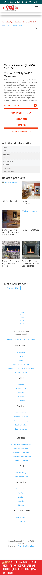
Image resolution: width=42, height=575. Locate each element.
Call (18, 2)
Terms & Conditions (21, 477)
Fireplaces (21, 352)
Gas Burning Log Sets (21, 364)
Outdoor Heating (21, 425)
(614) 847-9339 (21, 517)
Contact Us (21, 521)
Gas (16, 22)
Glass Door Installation (21, 452)
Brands (21, 501)
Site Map (21, 505)
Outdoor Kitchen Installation (21, 456)
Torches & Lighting (21, 421)
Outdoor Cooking (21, 429)
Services (21, 437)
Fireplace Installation (21, 448)
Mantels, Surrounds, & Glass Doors (21, 368)
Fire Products (21, 345)
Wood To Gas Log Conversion (21, 444)
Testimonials (21, 489)
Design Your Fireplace (21, 132)
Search (34, 2)
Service (9, 2)
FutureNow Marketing (26, 546)
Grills (21, 377)
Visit (25, 2)
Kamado (21, 397)
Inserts (21, 356)
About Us (21, 482)
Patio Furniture (21, 413)
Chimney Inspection (21, 460)
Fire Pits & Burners (21, 417)
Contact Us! (12, 288)
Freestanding (21, 388)
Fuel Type (10, 22)
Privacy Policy (21, 473)
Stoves (21, 360)
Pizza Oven (21, 401)
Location (21, 497)
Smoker (21, 392)
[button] (21, 567)
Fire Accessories (21, 372)
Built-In (21, 384)
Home (4, 22)
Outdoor (21, 406)
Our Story (21, 493)
